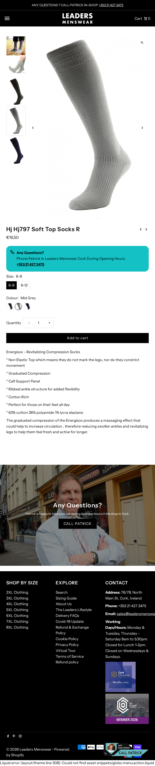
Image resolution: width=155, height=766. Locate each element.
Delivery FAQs (67, 615)
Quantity (13, 323)
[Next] (142, 127)
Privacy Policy (67, 645)
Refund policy (67, 662)
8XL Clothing (17, 627)
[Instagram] (20, 736)
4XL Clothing (17, 604)
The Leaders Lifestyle (74, 610)
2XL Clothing (17, 592)
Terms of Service (70, 656)
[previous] (140, 229)
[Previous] (33, 127)
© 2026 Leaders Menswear (29, 749)
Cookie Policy (67, 639)
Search (62, 592)
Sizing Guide (66, 598)
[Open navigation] (31, 18)
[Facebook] (7, 736)
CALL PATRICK (78, 524)
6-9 (11, 285)
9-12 (24, 285)
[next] (146, 229)
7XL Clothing (17, 621)
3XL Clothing (17, 598)
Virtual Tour (66, 650)
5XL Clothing (17, 610)
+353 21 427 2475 (111, 5)
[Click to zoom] (142, 42)
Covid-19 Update (70, 621)
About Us (64, 604)
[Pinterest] (13, 736)
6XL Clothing (17, 615)
